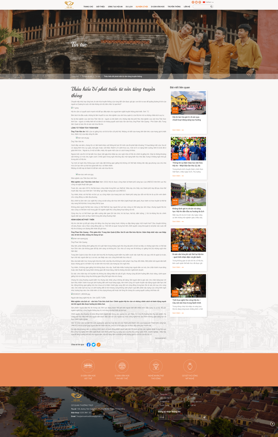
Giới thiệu (100, 7)
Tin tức (97, 76)
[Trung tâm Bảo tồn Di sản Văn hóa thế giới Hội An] (69, 5)
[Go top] (272, 424)
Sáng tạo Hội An (115, 7)
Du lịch (129, 7)
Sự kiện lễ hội (142, 7)
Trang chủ (88, 7)
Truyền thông (174, 7)
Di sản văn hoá (157, 7)
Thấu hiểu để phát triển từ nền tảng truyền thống (123, 76)
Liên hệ (187, 7)
